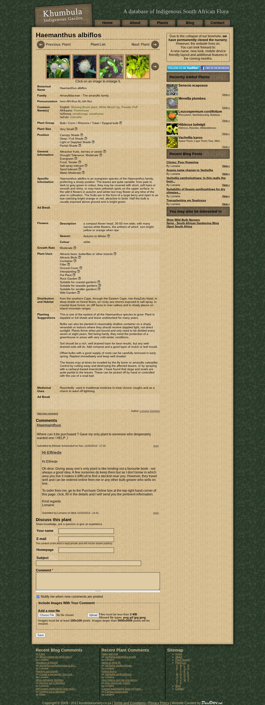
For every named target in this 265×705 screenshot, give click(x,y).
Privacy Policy (158, 703)
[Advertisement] (108, 212)
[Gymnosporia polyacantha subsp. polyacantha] (54, 44)
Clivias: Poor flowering (182, 162)
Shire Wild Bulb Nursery (183, 219)
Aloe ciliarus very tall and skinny (119, 680)
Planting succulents (47, 671)
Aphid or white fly (111, 662)
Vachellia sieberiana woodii (120, 657)
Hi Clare (40, 654)
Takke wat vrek (109, 654)
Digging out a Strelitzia (52, 683)
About (135, 23)
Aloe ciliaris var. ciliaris (117, 683)
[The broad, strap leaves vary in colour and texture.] (137, 77)
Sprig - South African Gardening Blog (192, 223)
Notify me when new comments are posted (72, 596)
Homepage (45, 550)
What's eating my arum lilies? (55, 657)
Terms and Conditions (130, 703)
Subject (42, 558)
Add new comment (47, 413)
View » (226, 166)
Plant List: (180, 662)
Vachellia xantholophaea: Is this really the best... (196, 179)
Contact (217, 23)
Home (107, 23)
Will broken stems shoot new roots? (56, 688)
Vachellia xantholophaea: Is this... (58, 665)
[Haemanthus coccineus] (141, 44)
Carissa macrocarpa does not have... (122, 688)
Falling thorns (109, 671)
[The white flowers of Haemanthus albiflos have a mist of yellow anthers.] (84, 77)
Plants (162, 23)
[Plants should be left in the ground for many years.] (111, 77)
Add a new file (49, 611)
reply (156, 445)
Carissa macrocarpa (116, 691)
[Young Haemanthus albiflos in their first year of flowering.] (58, 77)
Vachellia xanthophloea (118, 665)
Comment (44, 570)
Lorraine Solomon (150, 411)
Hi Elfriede (51, 452)
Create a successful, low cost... (56, 674)
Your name (44, 530)
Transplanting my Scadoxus (186, 200)
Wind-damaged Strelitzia (50, 680)
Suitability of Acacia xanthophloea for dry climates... (195, 190)
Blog (190, 23)
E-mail (41, 539)
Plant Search (182, 659)
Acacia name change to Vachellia (189, 170)
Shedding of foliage (47, 662)
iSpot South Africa (179, 226)
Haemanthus (49, 425)
